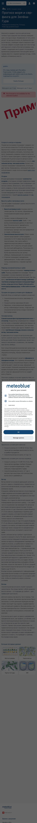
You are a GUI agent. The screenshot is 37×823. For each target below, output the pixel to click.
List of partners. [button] (22, 416)
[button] (18, 405)
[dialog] (18, 411)
